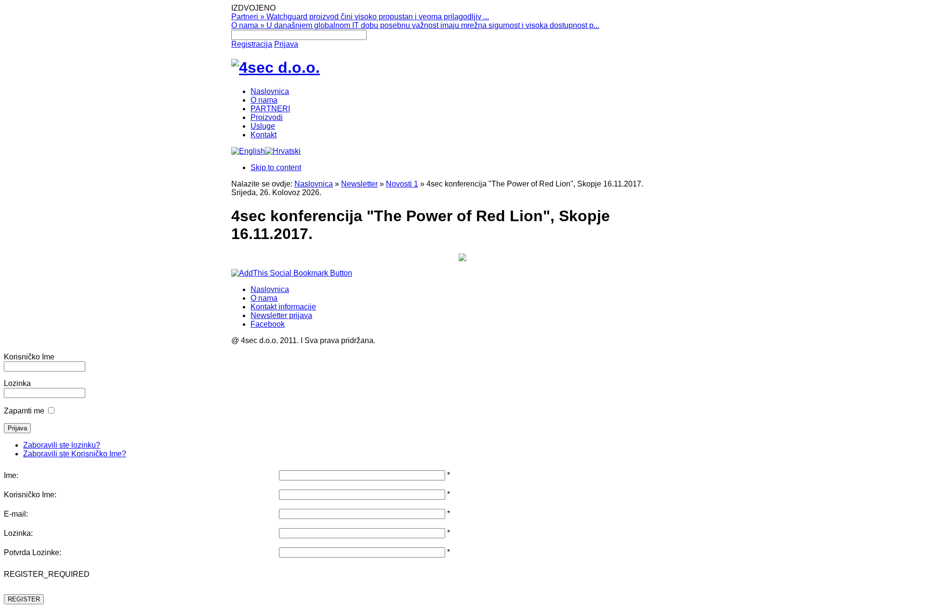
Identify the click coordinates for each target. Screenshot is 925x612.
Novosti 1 (402, 184)
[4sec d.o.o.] (275, 67)
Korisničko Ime (29, 357)
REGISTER (24, 599)
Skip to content (276, 167)
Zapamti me (24, 411)
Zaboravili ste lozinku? (61, 445)
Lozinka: (18, 533)
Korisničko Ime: (30, 495)
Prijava (286, 44)
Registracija (251, 44)
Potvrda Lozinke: (32, 552)
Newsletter (359, 184)
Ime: (11, 475)
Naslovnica (313, 184)
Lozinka (17, 383)
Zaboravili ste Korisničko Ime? (74, 454)
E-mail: (16, 514)
